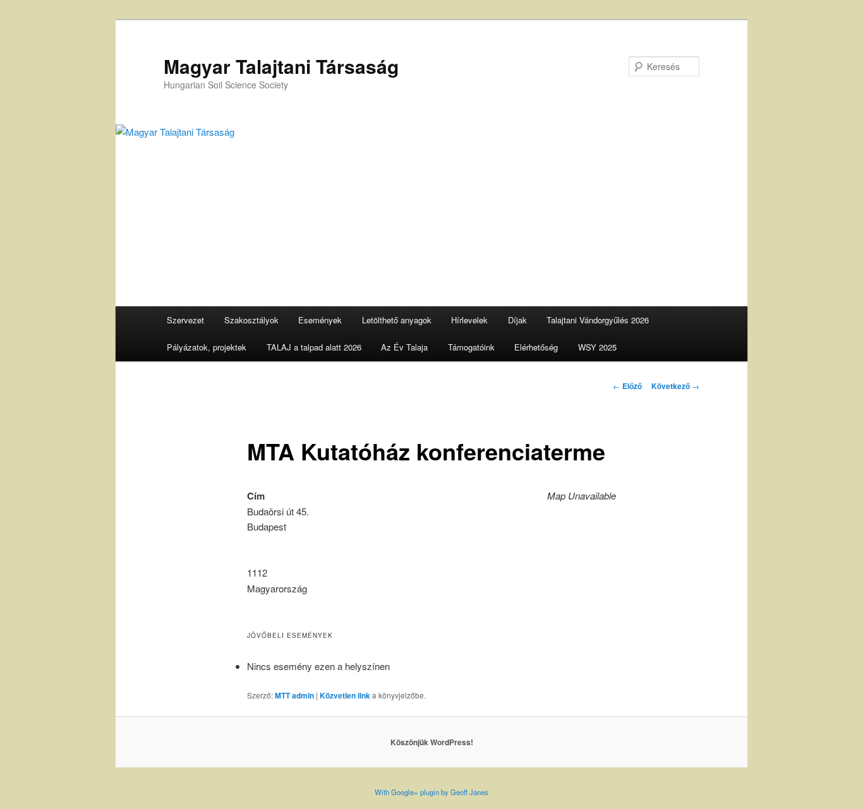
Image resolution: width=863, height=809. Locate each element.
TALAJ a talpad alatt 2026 (314, 347)
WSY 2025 (597, 347)
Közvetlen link (345, 695)
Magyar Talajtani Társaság (281, 66)
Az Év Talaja (404, 347)
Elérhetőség (536, 347)
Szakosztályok (251, 320)
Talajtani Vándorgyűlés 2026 (597, 320)
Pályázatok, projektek (206, 347)
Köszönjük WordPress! (431, 742)
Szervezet (185, 320)
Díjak (517, 320)
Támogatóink (471, 347)
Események (320, 320)
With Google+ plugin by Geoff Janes (431, 792)
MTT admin (294, 695)
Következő (675, 386)
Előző (627, 386)
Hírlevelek (469, 320)
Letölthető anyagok (396, 320)
